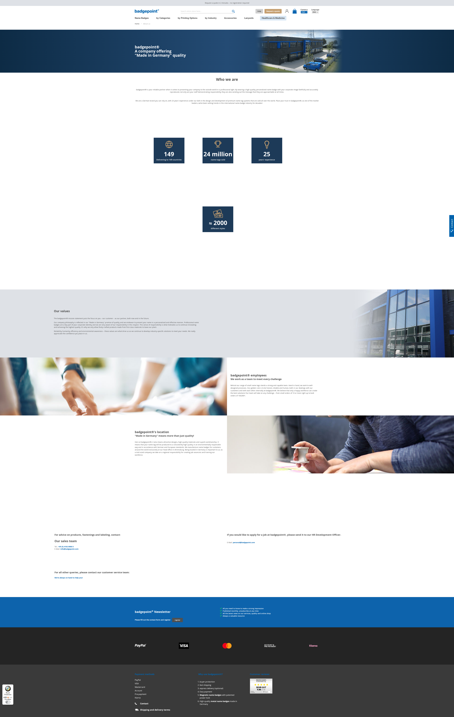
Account (138, 690)
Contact (144, 703)
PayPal (138, 680)
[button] (304, 12)
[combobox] (207, 11)
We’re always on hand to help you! (69, 578)
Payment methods (144, 674)
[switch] (8, 702)
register (177, 620)
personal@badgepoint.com (244, 542)
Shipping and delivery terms (155, 709)
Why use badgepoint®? (210, 674)
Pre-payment (140, 694)
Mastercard (140, 687)
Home (137, 24)
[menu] (225, 17)
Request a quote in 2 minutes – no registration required (227, 3)
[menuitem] (142, 18)
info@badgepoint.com (69, 549)
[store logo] (147, 11)
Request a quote (273, 11)
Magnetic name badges (210, 695)
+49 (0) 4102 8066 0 (66, 546)
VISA (137, 683)
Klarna (138, 697)
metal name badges (220, 701)
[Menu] (12, 685)
